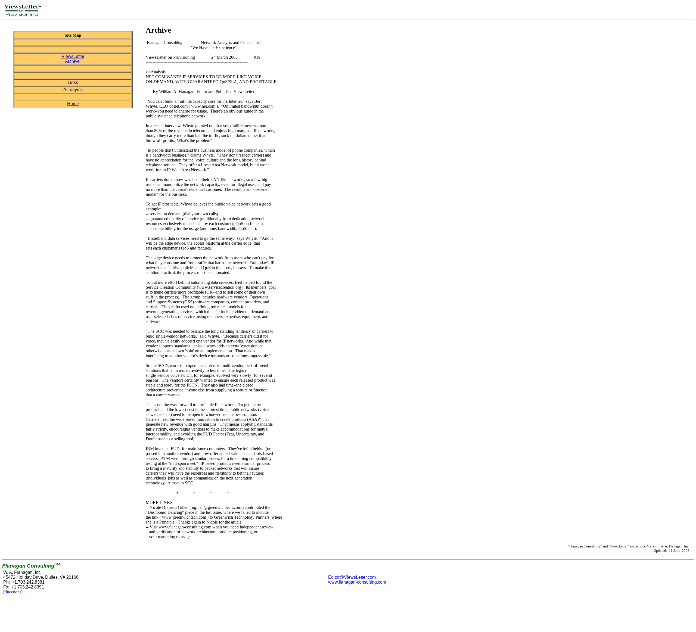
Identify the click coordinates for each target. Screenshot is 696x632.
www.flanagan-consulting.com (357, 582)
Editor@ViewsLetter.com (352, 577)
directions (13, 592)
